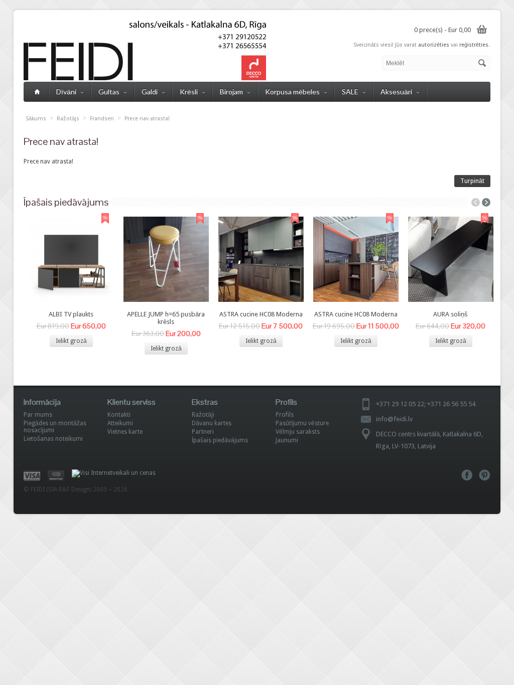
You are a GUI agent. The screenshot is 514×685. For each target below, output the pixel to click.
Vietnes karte (125, 431)
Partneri (203, 431)
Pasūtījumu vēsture (302, 423)
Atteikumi (120, 423)
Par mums (38, 414)
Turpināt (472, 181)
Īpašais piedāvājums (220, 440)
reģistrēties (473, 45)
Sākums (36, 118)
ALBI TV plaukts (71, 314)
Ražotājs (68, 118)
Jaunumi (287, 440)
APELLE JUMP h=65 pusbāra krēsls (166, 317)
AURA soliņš (450, 314)
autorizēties (433, 45)
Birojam (231, 91)
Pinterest (484, 475)
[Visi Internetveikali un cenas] (114, 472)
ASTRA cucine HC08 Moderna (261, 314)
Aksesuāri (396, 91)
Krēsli (189, 91)
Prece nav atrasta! (147, 118)
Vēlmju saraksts (298, 431)
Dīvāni (66, 91)
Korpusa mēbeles (292, 91)
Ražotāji (203, 414)
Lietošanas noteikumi (53, 438)
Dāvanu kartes (211, 423)
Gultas (108, 91)
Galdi (150, 91)
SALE (350, 91)
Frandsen (102, 118)
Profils (285, 414)
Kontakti (119, 414)
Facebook (467, 475)
